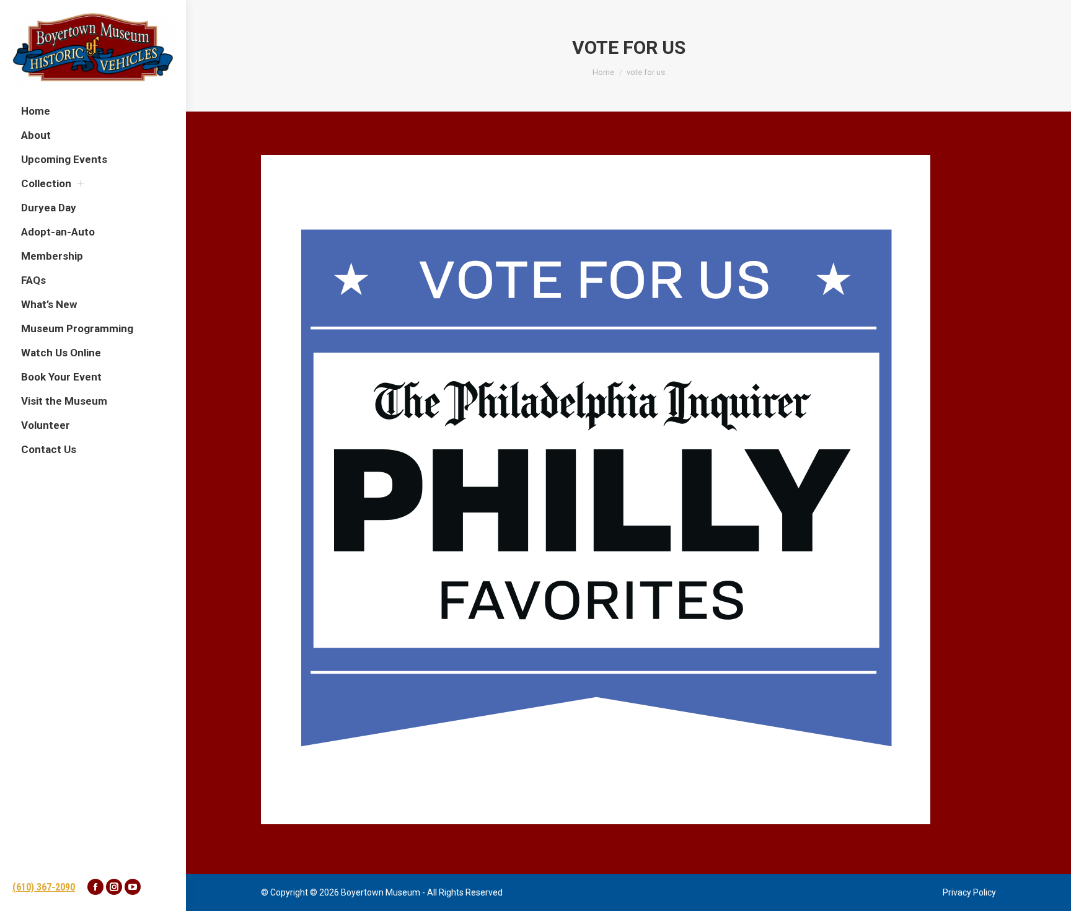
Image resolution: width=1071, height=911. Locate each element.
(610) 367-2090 (43, 887)
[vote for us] (628, 489)
